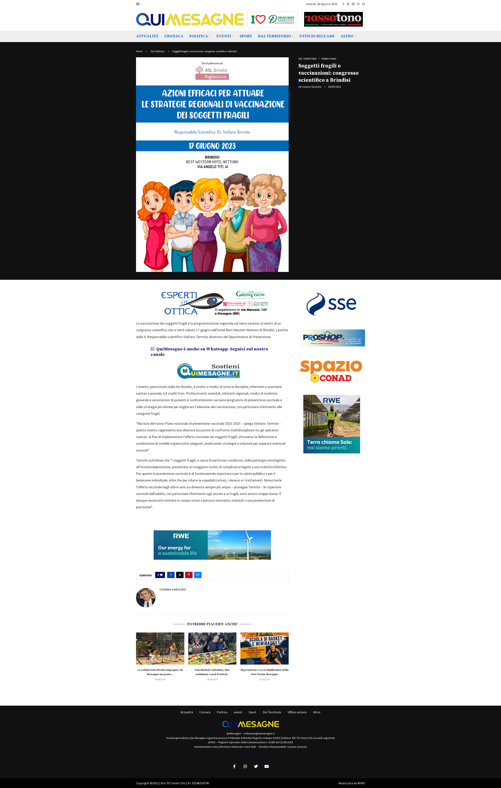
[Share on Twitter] (180, 575)
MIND (361, 783)
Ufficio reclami (316, 36)
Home (139, 51)
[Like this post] (161, 575)
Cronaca (173, 36)
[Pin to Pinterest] (189, 575)
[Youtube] (358, 3)
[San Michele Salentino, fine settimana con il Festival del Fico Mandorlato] (212, 648)
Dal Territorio (274, 36)
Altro (346, 36)
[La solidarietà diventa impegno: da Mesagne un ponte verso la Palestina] (160, 648)
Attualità (147, 36)
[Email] (363, 3)
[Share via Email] (198, 575)
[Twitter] (348, 3)
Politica (198, 36)
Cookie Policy (260, 755)
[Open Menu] (138, 4)
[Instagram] (353, 3)
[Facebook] (343, 3)
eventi (223, 36)
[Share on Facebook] (171, 575)
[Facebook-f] (234, 766)
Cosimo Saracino (312, 86)
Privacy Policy (241, 755)
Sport (246, 36)
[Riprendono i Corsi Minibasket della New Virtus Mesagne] (264, 648)
